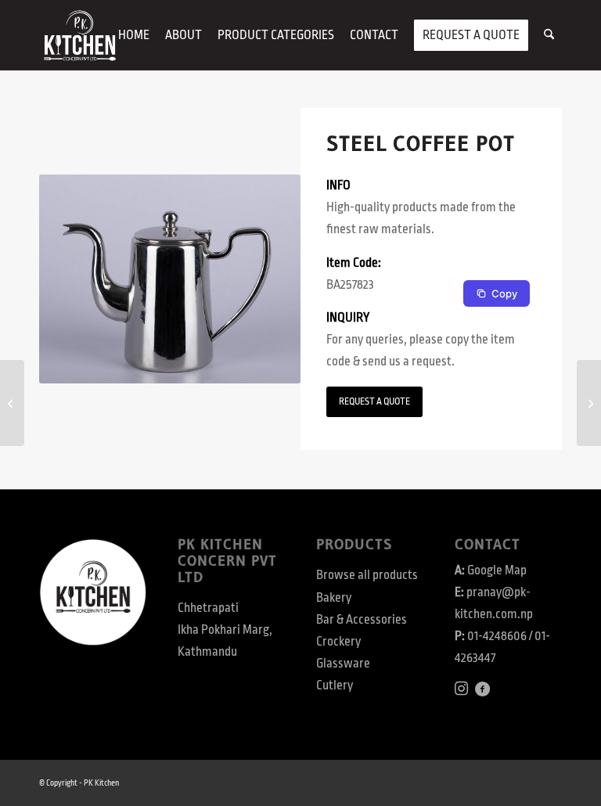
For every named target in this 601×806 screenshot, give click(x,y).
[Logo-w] (79, 35)
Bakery (333, 598)
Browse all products (367, 575)
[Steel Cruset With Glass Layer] (12, 403)
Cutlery (334, 685)
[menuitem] (133, 35)
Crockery (338, 642)
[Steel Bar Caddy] (589, 403)
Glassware (343, 664)
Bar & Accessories (361, 620)
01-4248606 (497, 636)
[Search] (549, 35)
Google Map (497, 570)
